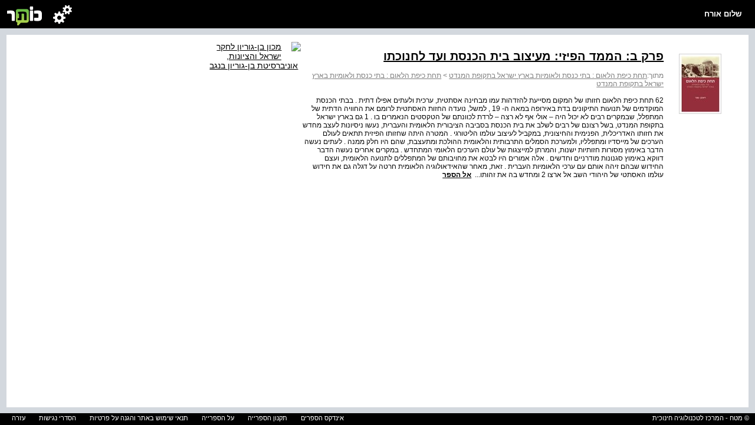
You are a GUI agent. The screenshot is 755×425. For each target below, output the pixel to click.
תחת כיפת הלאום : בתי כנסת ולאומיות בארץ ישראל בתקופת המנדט (548, 75)
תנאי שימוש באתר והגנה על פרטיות (139, 417)
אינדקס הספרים (322, 417)
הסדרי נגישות (57, 417)
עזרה (18, 417)
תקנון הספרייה (267, 417)
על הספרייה (218, 417)
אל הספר (456, 175)
